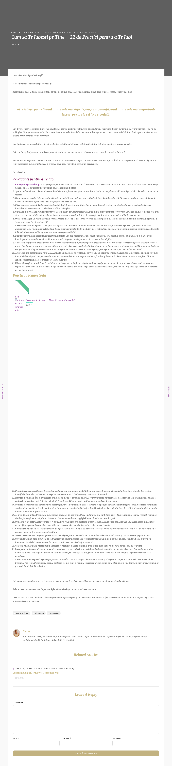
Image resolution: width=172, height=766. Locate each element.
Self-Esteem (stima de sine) (50, 32)
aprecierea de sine (22, 613)
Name (16, 739)
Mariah (62, 5)
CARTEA (88, 5)
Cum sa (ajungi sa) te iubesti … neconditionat (36, 672)
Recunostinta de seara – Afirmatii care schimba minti (50, 300)
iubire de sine (39, 613)
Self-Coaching (26, 32)
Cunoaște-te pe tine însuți (27, 184)
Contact (121, 5)
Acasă (53, 5)
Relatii (38, 669)
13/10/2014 (19, 678)
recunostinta (54, 613)
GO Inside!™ (74, 5)
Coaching (28, 669)
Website (117, 739)
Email (66, 739)
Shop (100, 5)
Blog (110, 5)
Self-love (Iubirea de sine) (82, 32)
